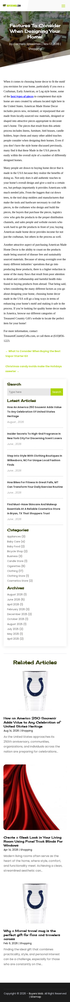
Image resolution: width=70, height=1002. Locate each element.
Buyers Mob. (36, 993)
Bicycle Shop (15, 551)
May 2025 (13, 634)
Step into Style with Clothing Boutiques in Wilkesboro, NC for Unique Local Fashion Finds (34, 460)
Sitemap (36, 997)
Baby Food (13, 546)
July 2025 (13, 629)
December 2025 (17, 614)
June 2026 (13, 599)
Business (12, 556)
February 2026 (16, 609)
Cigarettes (13, 566)
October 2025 (15, 619)
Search (56, 392)
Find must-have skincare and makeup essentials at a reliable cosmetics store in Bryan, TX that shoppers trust (33, 509)
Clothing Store (16, 576)
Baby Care (13, 541)
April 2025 (13, 639)
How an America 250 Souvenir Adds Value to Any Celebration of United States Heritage (34, 411)
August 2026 (15, 594)
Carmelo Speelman (27, 44)
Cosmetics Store (17, 581)
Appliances (14, 536)
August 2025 (15, 624)
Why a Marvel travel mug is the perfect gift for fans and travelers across (32, 935)
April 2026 (13, 604)
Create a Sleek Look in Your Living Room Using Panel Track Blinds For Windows (33, 841)
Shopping (35, 49)
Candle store (15, 561)
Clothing (12, 571)
